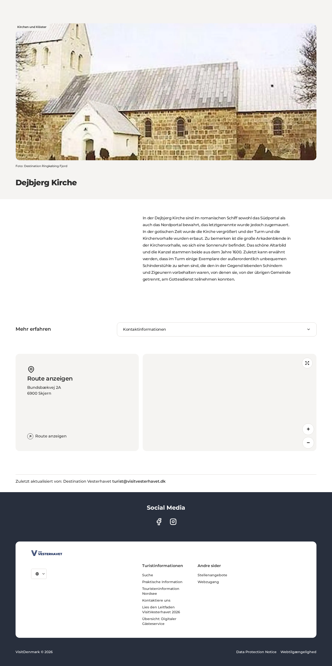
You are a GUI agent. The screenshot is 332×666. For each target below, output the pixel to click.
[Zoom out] (308, 443)
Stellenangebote (212, 575)
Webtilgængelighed (298, 652)
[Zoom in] (308, 429)
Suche (147, 575)
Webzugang (208, 582)
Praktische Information (162, 582)
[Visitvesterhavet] (46, 553)
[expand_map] (307, 363)
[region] (230, 402)
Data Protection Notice (256, 652)
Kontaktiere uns (156, 600)
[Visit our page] (159, 521)
